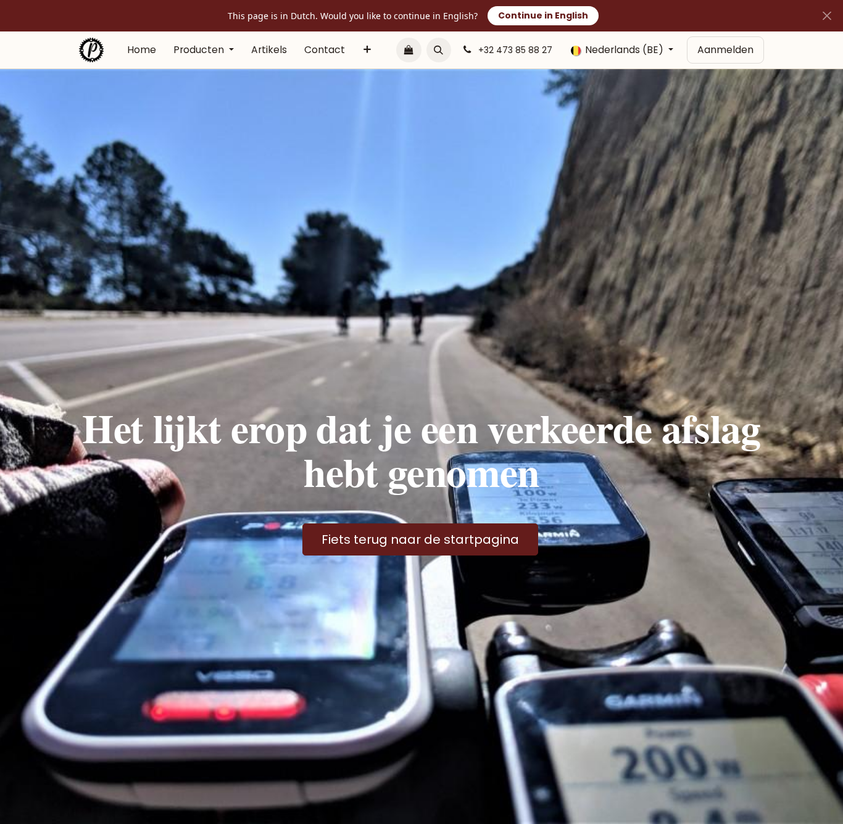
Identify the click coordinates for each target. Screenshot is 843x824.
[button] (438, 50)
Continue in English (543, 15)
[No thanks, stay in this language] (826, 15)
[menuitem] (141, 50)
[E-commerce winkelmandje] (408, 50)
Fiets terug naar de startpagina (420, 539)
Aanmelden (725, 49)
